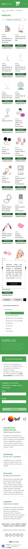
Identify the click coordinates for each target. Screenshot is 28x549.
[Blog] (6, 535)
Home (3, 10)
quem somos (6, 524)
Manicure (8, 328)
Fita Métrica (9, 323)
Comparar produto (7, 48)
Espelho (8, 313)
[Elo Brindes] (7, 4)
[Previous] (4, 419)
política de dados (20, 526)
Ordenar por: (10, 19)
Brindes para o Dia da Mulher (14, 318)
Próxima (17, 299)
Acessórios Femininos (12, 315)
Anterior (7, 299)
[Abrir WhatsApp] (24, 545)
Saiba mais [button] (18, 278)
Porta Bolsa (9, 331)
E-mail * (4, 398)
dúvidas (23, 524)
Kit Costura (9, 326)
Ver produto (7, 45)
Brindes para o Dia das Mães (14, 321)
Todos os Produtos (10, 10)
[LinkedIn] (21, 535)
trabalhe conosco (9, 526)
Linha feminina (19, 10)
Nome (4, 391)
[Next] (23, 419)
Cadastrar (14, 409)
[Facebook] (18, 535)
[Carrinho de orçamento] (17, 3)
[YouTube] (14, 535)
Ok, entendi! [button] (14, 283)
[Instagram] (10, 535)
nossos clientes (15, 524)
